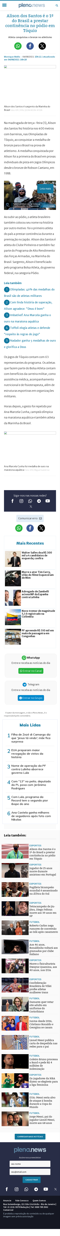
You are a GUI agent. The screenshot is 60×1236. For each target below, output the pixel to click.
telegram (39, 501)
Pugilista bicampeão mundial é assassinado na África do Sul (43, 890)
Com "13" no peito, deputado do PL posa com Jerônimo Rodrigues (31, 784)
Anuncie (7, 1200)
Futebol (34, 922)
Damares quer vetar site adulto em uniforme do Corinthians (41, 1006)
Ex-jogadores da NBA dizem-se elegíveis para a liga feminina (43, 1081)
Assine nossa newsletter (30, 1157)
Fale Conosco (21, 1200)
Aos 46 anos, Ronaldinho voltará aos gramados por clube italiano (43, 949)
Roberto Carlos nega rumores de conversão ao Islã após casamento (43, 928)
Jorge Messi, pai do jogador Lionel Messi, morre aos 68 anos (42, 1120)
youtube (47, 501)
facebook (12, 501)
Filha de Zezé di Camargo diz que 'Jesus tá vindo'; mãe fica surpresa (31, 738)
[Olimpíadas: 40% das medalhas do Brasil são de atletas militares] (8, 941)
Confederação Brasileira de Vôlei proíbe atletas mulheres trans (40, 987)
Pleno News (32, 5)
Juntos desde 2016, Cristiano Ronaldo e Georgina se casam (41, 1024)
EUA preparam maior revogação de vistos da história (27, 753)
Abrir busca (57, 5)
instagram (21, 501)
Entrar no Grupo (32, 698)
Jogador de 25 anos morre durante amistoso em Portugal (42, 871)
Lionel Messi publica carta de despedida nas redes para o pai (43, 1043)
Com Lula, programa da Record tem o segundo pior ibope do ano (29, 800)
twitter (31, 506)
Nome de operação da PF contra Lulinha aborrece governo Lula (28, 769)
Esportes (35, 845)
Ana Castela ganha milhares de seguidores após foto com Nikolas (31, 816)
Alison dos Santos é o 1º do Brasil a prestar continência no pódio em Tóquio (42, 854)
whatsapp (30, 501)
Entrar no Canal (32, 670)
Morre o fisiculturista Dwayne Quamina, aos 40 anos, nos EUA (43, 967)
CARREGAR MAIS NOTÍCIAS (30, 1136)
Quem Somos (39, 1200)
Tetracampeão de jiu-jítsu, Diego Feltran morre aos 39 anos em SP (42, 911)
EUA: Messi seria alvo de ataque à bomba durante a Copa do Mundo (42, 1102)
